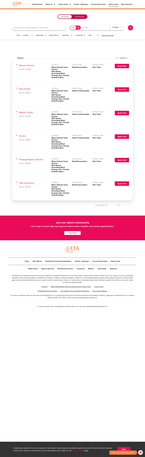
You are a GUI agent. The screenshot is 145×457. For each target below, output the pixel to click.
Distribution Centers (65, 269)
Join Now (72, 233)
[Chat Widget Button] (140, 452)
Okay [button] (124, 449)
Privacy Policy (78, 450)
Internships (102, 269)
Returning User (127, 4)
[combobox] (39, 27)
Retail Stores (33, 269)
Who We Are (37, 261)
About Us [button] (49, 4)
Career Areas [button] (63, 4)
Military (91, 269)
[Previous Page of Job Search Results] (126, 205)
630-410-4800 (60, 298)
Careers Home (37, 4)
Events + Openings (81, 4)
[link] (72, 71)
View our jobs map (107, 35)
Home (27, 261)
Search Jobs (113, 4)
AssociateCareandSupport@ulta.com (84, 298)
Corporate (81, 269)
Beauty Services (47, 269)
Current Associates (98, 4)
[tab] (65, 16)
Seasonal (113, 269)
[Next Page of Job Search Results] (130, 205)
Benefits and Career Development (58, 261)
